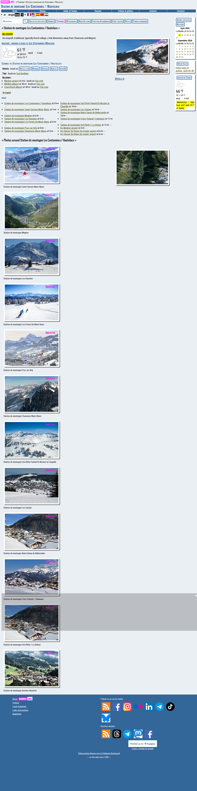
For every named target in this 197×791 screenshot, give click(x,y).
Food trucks (117, 21)
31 (177, 38)
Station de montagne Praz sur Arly (20, 127)
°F (25, 14)
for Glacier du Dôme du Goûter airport (78, 134)
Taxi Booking (22, 73)
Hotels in (119, 78)
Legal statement (19, 706)
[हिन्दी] (46, 15)
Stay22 (63, 68)
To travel (6, 92)
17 (185, 51)
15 (180, 51)
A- (2, 14)
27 (185, 35)
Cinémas (51, 21)
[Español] (38, 15)
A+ (5, 14)
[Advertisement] (100, 493)
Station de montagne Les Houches (20, 118)
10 (185, 49)
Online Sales (182, 63)
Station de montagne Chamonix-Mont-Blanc (25, 131)
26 (182, 35)
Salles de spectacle (37, 21)
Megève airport (11, 80)
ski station (7, 33)
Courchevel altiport (13, 87)
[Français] (29, 15)
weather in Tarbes (184, 77)
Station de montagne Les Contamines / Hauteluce (27, 103)
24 (185, 54)
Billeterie (180, 24)
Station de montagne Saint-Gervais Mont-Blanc (26, 109)
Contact (15, 702)
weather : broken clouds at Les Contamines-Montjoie (28, 43)
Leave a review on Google (142, 748)
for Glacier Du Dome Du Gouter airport (78, 131)
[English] (34, 15)
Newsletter (16, 713)
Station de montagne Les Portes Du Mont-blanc (26, 121)
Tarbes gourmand (140, 21)
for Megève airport (69, 127)
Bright (11, 14)
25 (180, 35)
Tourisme (60, 21)
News (15, 10)
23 (182, 54)
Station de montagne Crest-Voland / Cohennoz (82, 118)
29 (190, 35)
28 (188, 35)
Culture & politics (125, 10)
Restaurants (71, 21)
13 (193, 49)
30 (193, 35)
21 (177, 54)
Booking (35, 68)
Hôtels (128, 21)
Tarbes (181, 108)
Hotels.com (24, 68)
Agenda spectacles (183, 19)
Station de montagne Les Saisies (75, 109)
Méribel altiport (11, 83)
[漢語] (42, 15)
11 (188, 49)
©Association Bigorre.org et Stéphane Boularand (99, 753)
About (22, 698)
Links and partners (20, 710)
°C (22, 14)
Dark (17, 14)
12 (190, 49)
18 (188, 51)
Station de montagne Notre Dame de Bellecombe (83, 112)
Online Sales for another (185, 69)
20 (193, 51)
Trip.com (39, 80)
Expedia (45, 68)
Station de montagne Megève (18, 115)
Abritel (54, 68)
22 (180, 54)
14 (177, 51)
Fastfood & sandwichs (101, 21)
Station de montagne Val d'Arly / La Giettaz (80, 124)
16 (182, 51)
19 (190, 51)
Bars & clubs (84, 21)
